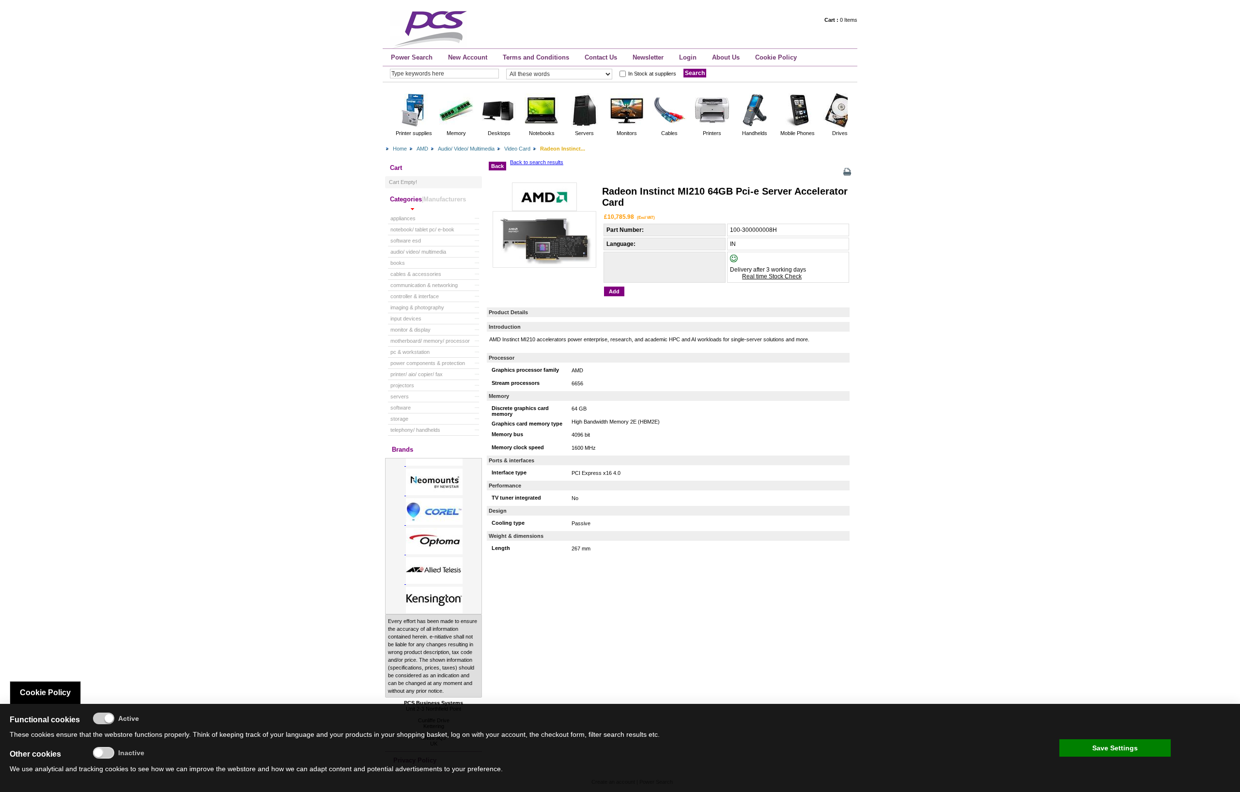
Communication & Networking (424, 285)
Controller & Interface (414, 296)
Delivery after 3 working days (768, 269)
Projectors (402, 385)
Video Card (517, 149)
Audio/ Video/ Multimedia (466, 149)
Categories (406, 199)
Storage (399, 419)
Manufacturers (444, 199)
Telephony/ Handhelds (415, 430)
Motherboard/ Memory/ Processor (430, 341)
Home (400, 149)
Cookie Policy (776, 57)
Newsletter (648, 57)
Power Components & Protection (427, 363)
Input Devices (405, 318)
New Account (467, 57)
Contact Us (601, 57)
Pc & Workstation (410, 352)
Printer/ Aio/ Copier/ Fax (416, 374)
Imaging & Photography (417, 307)
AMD (422, 149)
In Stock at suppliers (652, 73)
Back (497, 166)
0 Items (840, 20)
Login (688, 57)
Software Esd (405, 241)
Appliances (403, 218)
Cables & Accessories (415, 274)
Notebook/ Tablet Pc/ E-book (422, 229)
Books (397, 263)
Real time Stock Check (772, 276)
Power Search (412, 57)
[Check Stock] (742, 260)
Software (400, 408)
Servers (399, 396)
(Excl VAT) (646, 217)
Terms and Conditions (536, 57)
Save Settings (1115, 748)
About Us (726, 57)
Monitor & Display (410, 330)
